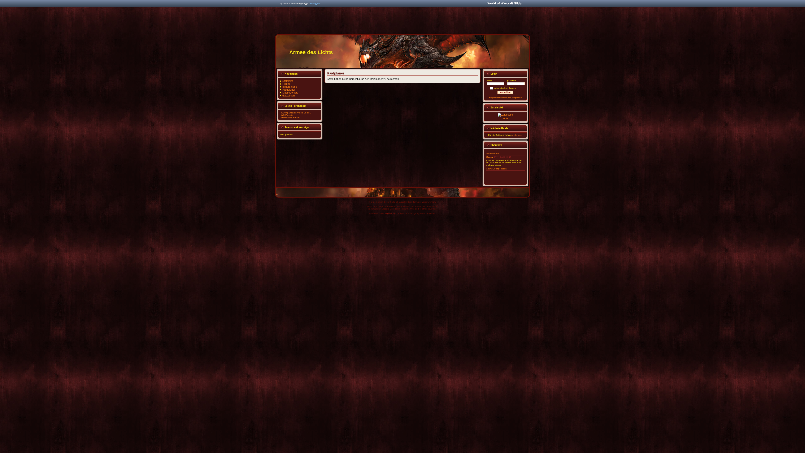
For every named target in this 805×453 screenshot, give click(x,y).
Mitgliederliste (290, 92)
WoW (505, 118)
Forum (286, 83)
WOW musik (287, 115)
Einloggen (315, 3)
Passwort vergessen (512, 97)
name (489, 80)
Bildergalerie (289, 86)
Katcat (489, 157)
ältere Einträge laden (496, 169)
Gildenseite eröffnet (290, 117)
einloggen (517, 135)
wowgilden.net (389, 213)
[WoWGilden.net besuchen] (505, 3)
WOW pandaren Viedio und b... (296, 113)
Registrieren (495, 97)
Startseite (287, 80)
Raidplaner (288, 89)
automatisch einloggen (505, 88)
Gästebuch (288, 95)
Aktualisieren (492, 153)
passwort (511, 80)
